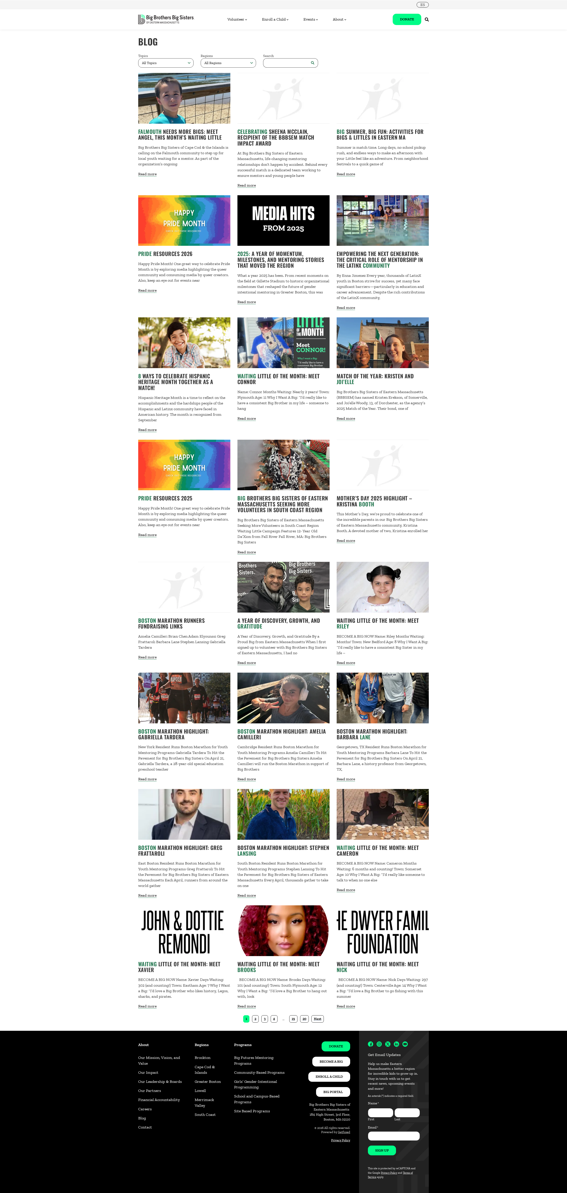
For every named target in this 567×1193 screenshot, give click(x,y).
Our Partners (149, 1090)
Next (317, 1019)
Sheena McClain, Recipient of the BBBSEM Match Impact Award (275, 137)
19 (293, 1019)
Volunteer (235, 19)
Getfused (344, 1132)
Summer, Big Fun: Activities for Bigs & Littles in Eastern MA (380, 134)
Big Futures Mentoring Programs (254, 1060)
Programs (243, 1044)
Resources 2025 (165, 498)
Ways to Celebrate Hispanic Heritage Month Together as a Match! (175, 382)
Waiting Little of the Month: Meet (378, 623)
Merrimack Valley (204, 1102)
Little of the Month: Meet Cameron (378, 850)
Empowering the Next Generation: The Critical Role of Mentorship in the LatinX (380, 259)
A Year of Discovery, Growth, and (278, 623)
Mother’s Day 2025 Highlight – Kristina (374, 501)
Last (397, 1119)
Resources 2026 (165, 254)
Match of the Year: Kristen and (375, 379)
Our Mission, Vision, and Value (159, 1060)
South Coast (205, 1114)
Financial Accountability (159, 1099)
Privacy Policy (340, 1140)
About (338, 19)
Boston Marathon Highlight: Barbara (372, 734)
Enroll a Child (274, 19)
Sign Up (382, 1150)
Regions (202, 1044)
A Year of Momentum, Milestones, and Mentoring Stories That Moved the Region (280, 259)
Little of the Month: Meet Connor (278, 379)
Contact (145, 1127)
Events (309, 19)
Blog (142, 1118)
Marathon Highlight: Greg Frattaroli (180, 850)
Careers (145, 1109)
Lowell (200, 1090)
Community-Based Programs (259, 1072)
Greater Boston (208, 1081)
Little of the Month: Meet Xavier (179, 967)
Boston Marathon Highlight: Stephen (283, 850)
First (371, 1119)
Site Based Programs (252, 1111)
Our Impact (148, 1072)
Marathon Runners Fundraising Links (171, 623)
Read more (147, 174)
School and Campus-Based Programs (257, 1099)
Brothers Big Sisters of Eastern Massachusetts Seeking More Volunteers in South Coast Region (282, 504)
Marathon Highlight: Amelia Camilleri (281, 734)
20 (304, 1019)
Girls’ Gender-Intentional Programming (255, 1084)
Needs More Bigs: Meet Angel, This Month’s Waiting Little (180, 134)
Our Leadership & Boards (160, 1081)
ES (422, 4)
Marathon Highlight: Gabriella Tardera (173, 734)
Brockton (202, 1057)
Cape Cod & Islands (205, 1069)
